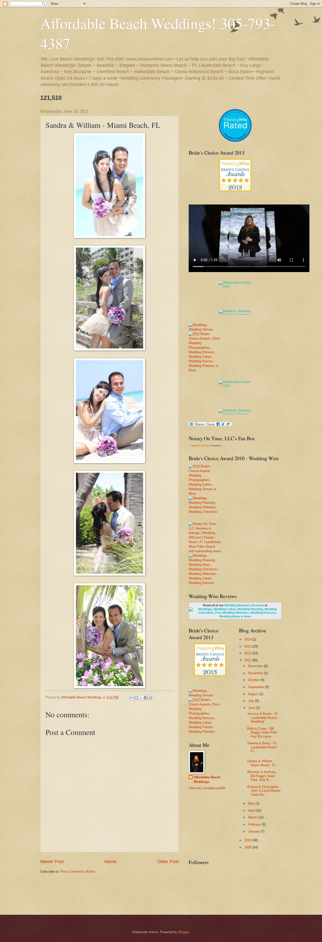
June (252, 708)
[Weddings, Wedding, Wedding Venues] (235, 115)
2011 (248, 660)
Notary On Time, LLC (200, 446)
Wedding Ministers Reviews (244, 605)
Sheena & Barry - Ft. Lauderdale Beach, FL (262, 747)
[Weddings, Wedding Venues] (235, 163)
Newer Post (52, 861)
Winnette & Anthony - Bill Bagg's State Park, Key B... (262, 776)
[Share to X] (141, 697)
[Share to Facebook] (145, 697)
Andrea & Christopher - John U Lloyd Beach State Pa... (263, 791)
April (252, 810)
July (251, 701)
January (254, 831)
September (256, 687)
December (256, 666)
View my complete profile (207, 788)
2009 (248, 847)
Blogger (183, 932)
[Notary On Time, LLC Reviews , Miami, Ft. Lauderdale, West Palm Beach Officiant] (235, 132)
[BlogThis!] (136, 697)
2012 (248, 653)
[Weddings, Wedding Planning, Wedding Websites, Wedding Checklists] (204, 505)
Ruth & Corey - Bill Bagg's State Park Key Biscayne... (262, 732)
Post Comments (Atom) (78, 871)
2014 (248, 639)
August (253, 694)
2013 (248, 646)
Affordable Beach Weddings (207, 779)
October (254, 680)
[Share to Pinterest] (150, 697)
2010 (248, 840)
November (256, 673)
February (255, 824)
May (251, 803)
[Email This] (131, 697)
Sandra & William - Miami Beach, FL (261, 763)
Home (110, 861)
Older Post (168, 861)
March (253, 817)
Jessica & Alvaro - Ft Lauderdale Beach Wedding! (262, 717)
